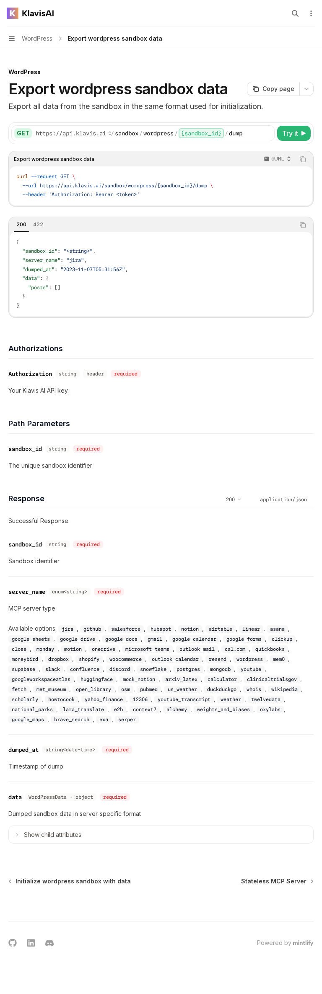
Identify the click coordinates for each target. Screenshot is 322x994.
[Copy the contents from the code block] (302, 159)
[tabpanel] (161, 274)
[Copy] (266, 133)
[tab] (21, 225)
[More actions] (311, 13)
